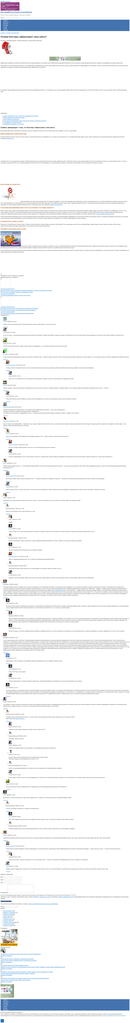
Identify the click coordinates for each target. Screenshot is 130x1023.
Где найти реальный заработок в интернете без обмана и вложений (18, 973)
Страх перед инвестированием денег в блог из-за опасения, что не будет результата (24, 120)
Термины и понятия (8, 925)
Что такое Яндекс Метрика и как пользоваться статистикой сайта (17, 313)
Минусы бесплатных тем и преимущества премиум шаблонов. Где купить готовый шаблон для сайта (26, 290)
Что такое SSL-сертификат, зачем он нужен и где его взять (15, 295)
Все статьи (6, 22)
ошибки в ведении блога (56, 204)
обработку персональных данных (42, 897)
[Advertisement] (41, 78)
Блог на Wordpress (8, 911)
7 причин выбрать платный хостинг (105, 214)
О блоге (5, 27)
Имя (2, 877)
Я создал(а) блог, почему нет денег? (12, 122)
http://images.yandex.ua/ (19, 718)
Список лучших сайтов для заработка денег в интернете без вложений (18, 960)
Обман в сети (6, 917)
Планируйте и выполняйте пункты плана (13, 124)
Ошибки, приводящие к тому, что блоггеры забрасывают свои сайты (20, 116)
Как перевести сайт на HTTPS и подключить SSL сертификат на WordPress (19, 308)
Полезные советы (8, 919)
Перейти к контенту (5, 1)
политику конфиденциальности (66, 897)
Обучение (5, 30)
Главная (5, 20)
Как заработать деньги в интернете (16, 12)
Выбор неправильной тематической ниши (14, 117)
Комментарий (4, 892)
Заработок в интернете (9, 912)
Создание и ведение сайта (10, 922)
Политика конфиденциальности (110, 1015)
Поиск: (2, 17)
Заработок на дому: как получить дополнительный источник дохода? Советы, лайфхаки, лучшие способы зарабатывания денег (33, 967)
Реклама (5, 23)
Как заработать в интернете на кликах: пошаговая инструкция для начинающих (21, 954)
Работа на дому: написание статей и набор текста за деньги (15, 980)
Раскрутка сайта (7, 920)
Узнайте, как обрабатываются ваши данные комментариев (43, 904)
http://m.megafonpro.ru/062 (58, 590)
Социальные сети (7, 924)
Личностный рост (7, 915)
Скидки (5, 28)
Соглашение (122, 1015)
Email (2, 879)
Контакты (5, 25)
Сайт (2, 882)
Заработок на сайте (8, 914)
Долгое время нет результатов (11, 119)
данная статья (9, 138)
